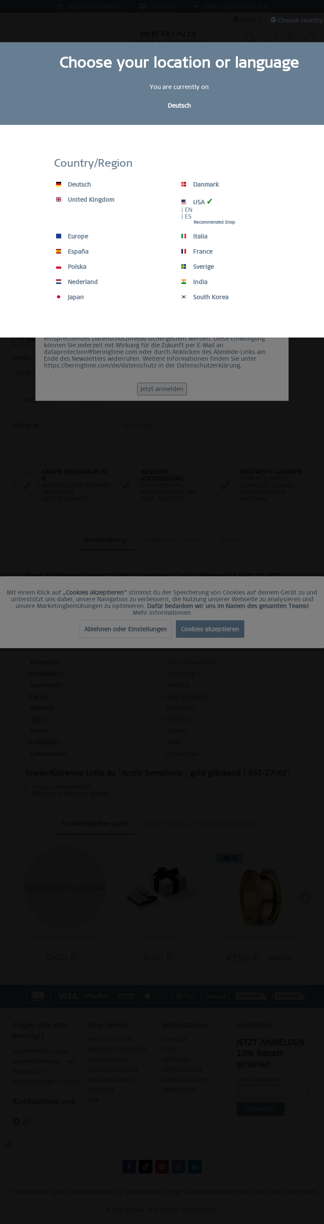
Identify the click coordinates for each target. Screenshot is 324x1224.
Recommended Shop (214, 222)
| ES (186, 216)
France (202, 251)
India (200, 281)
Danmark (205, 184)
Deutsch (78, 184)
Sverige (203, 266)
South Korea (210, 297)
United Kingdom (90, 199)
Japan (75, 297)
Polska (76, 266)
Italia (200, 236)
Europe (77, 236)
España (77, 251)
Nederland (82, 281)
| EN (186, 209)
